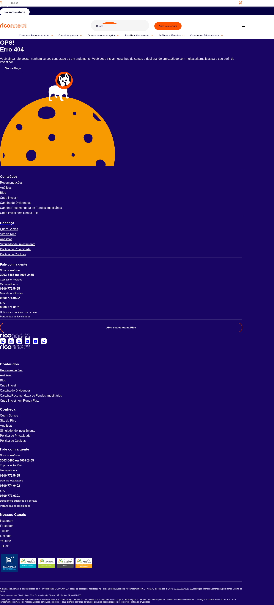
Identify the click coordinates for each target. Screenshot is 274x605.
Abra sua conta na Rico (121, 327)
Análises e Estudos (169, 35)
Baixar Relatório (14, 11)
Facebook (6, 525)
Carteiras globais (68, 35)
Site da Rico (8, 234)
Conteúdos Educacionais (204, 35)
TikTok (4, 546)
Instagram (6, 520)
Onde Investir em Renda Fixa (19, 212)
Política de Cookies (13, 254)
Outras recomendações (102, 35)
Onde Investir (9, 197)
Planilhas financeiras (137, 35)
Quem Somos (9, 229)
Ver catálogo (13, 68)
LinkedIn (5, 535)
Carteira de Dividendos (15, 202)
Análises (6, 187)
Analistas (6, 239)
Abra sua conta (168, 25)
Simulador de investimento (17, 244)
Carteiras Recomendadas (34, 35)
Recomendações (11, 182)
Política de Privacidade (15, 249)
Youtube (5, 540)
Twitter (4, 530)
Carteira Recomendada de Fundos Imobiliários (31, 207)
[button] (121, 176)
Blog (3, 192)
